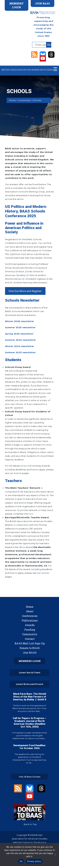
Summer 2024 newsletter (20, 340)
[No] (55, 854)
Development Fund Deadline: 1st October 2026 (29, 747)
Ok (21, 861)
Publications (30, 620)
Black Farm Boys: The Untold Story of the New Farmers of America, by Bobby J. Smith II (29, 696)
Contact (30, 638)
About (30, 611)
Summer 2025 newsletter (20, 327)
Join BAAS (30, 652)
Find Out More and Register (25, 291)
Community (24, 100)
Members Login (30, 661)
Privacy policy (34, 861)
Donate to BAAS (30, 648)
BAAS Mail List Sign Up (30, 643)
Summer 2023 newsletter (20, 352)
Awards (18, 473)
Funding (29, 629)
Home (12, 100)
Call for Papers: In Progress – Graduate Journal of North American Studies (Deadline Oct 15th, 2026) (29, 722)
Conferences (29, 615)
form (31, 514)
